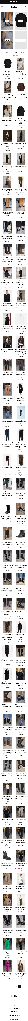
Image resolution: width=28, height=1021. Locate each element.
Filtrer (7, 52)
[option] (14, 2)
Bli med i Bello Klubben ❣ (14, 1001)
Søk (14, 1006)
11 (16, 986)
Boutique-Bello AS (14, 1015)
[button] (18, 474)
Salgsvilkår (14, 1011)
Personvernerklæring (14, 1008)
